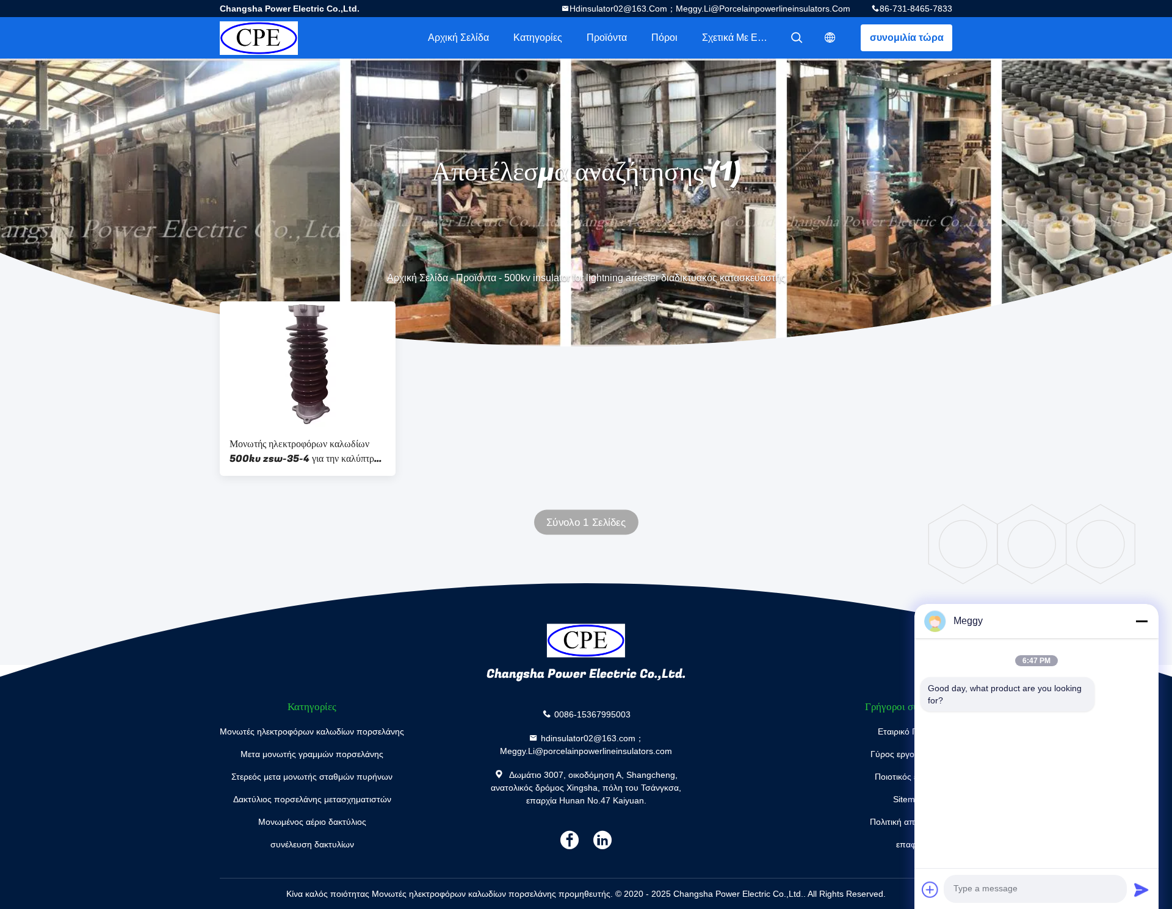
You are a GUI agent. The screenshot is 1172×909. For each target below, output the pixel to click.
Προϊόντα (607, 37)
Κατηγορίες (537, 37)
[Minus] (1141, 621)
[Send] (1141, 889)
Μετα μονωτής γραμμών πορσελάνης (312, 754)
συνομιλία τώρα (907, 37)
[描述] (830, 38)
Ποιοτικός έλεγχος (909, 776)
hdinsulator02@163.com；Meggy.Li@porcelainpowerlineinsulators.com (710, 8)
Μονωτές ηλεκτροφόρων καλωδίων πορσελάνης (312, 731)
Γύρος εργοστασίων (908, 754)
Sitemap (909, 799)
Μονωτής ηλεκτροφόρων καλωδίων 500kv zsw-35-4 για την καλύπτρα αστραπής (304, 451)
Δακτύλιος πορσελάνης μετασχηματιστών (312, 799)
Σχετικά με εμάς (737, 37)
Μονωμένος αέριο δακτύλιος (312, 822)
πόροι (664, 37)
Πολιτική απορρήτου (909, 822)
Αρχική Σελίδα (458, 37)
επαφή (908, 844)
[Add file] (930, 889)
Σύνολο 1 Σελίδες (586, 522)
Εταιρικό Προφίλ (908, 731)
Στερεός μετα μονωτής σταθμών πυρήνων (311, 776)
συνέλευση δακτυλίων (312, 844)
